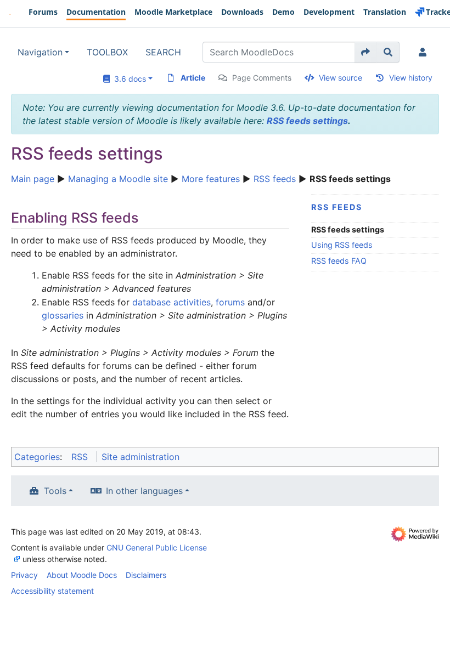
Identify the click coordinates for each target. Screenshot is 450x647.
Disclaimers (146, 575)
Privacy (24, 575)
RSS (79, 456)
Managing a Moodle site (118, 178)
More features (211, 178)
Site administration (140, 456)
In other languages (144, 490)
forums (230, 302)
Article (193, 77)
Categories (37, 456)
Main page (32, 178)
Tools (55, 490)
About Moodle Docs (82, 575)
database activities (171, 302)
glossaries (62, 315)
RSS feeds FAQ (339, 260)
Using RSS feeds (342, 244)
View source (340, 77)
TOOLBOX (107, 52)
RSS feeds (275, 178)
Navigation (40, 52)
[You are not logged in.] (424, 52)
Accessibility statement (52, 590)
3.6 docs (128, 78)
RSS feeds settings (307, 120)
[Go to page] (366, 52)
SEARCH (163, 52)
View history (410, 77)
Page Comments (261, 77)
